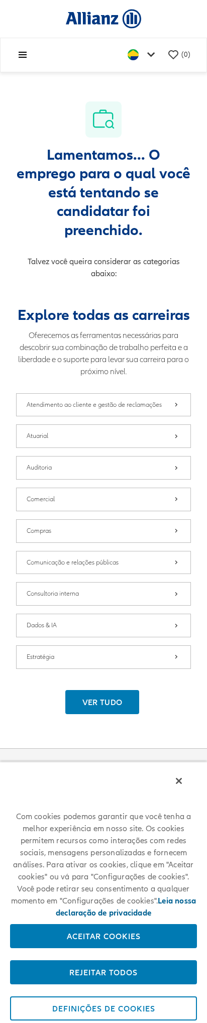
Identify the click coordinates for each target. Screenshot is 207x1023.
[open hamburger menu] (23, 55)
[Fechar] (179, 781)
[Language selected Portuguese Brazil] (143, 55)
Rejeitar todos (103, 972)
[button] (102, 702)
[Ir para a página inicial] (103, 18)
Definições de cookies (103, 1008)
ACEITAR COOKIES (104, 936)
